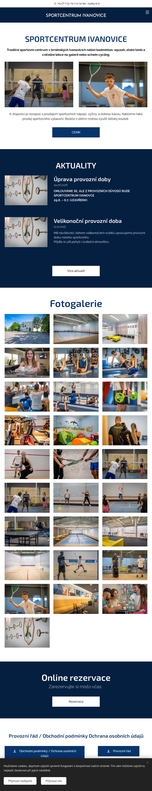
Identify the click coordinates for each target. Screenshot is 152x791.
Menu (147, 12)
